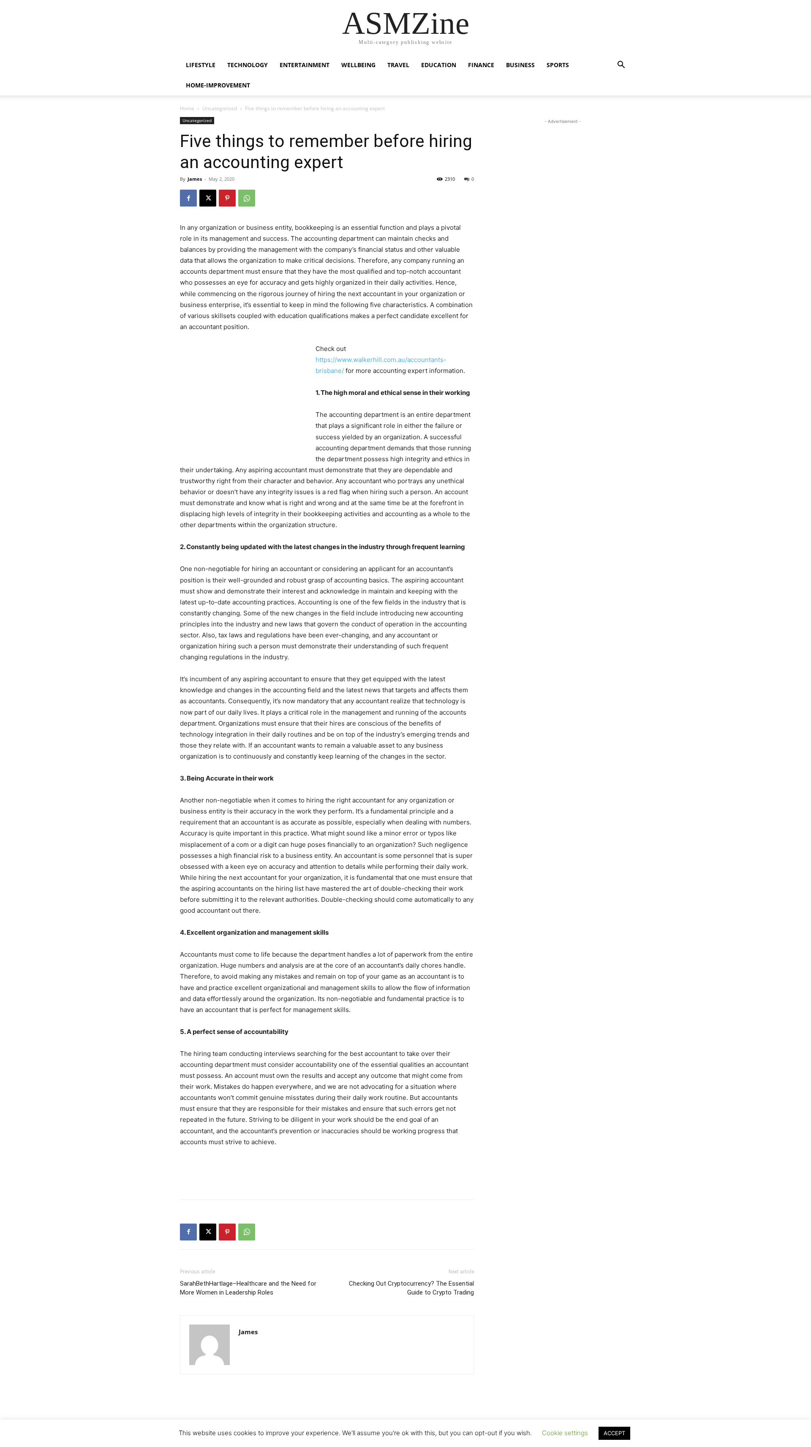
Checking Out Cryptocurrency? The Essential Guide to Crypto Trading (411, 1288)
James (195, 179)
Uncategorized (219, 108)
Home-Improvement (218, 85)
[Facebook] (188, 198)
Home (187, 108)
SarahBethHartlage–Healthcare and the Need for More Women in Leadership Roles (248, 1288)
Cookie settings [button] (565, 1433)
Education (438, 65)
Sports (558, 65)
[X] (207, 198)
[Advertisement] (243, 400)
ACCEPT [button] (614, 1433)
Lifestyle (200, 65)
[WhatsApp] (246, 198)
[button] (621, 66)
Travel (398, 65)
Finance (481, 65)
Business (520, 65)
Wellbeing (358, 65)
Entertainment (304, 65)
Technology (247, 65)
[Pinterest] (227, 198)
